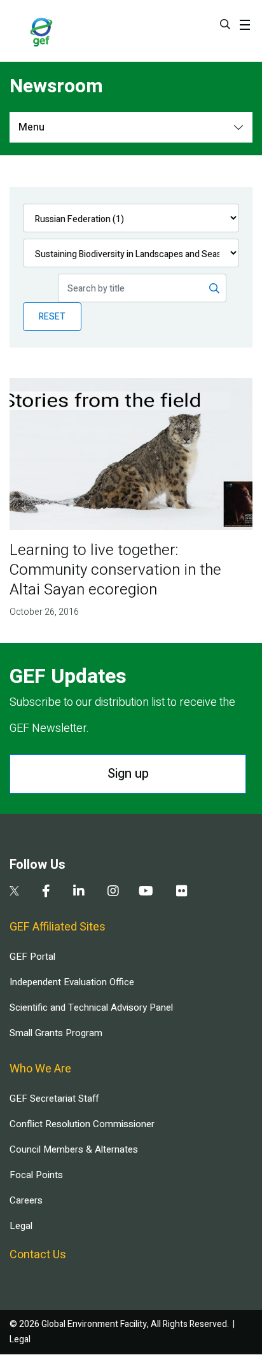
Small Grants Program (56, 1033)
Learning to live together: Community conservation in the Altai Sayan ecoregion (115, 570)
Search (225, 24)
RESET (52, 316)
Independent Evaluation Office (72, 982)
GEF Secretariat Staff (54, 1099)
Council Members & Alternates (74, 1149)
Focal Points (36, 1175)
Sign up (128, 773)
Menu (31, 127)
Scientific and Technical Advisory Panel (91, 1007)
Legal (21, 1226)
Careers (26, 1200)
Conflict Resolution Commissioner (82, 1124)
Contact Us (38, 1254)
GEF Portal (32, 957)
